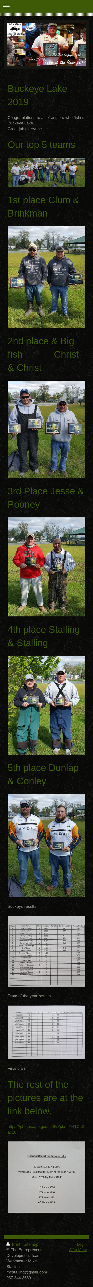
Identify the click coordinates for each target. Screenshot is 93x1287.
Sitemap (31, 1244)
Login (82, 1244)
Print (16, 1244)
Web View (78, 1250)
